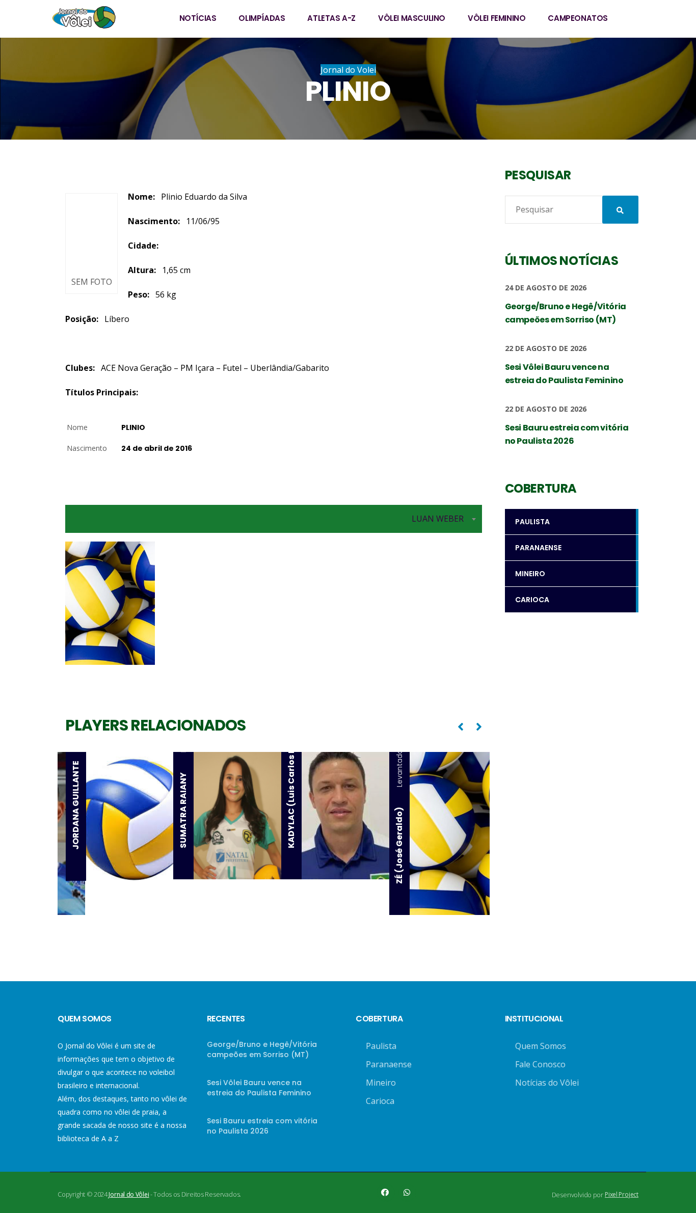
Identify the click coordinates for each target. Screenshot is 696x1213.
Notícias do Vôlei (547, 1082)
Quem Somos (540, 1046)
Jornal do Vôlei (129, 1194)
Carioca (380, 1101)
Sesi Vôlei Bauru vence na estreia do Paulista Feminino (259, 1087)
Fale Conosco (540, 1064)
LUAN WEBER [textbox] (438, 518)
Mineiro (381, 1082)
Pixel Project (621, 1194)
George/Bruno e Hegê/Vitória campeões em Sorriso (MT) (262, 1049)
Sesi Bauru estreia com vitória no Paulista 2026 (262, 1126)
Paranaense (389, 1064)
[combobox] (273, 519)
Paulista (381, 1046)
